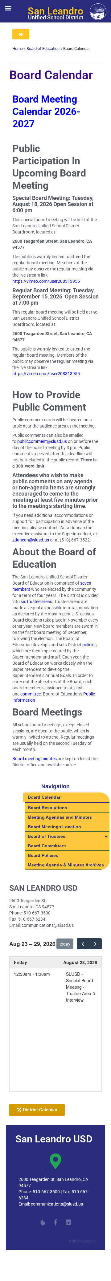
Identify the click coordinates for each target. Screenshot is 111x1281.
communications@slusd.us (57, 1204)
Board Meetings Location (54, 826)
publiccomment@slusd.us (42, 441)
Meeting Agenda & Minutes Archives (66, 864)
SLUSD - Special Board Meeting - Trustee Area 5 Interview (80, 987)
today (65, 944)
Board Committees (47, 845)
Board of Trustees (46, 836)
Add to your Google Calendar (44, 1095)
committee (30, 693)
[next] (95, 943)
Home (17, 48)
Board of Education (43, 48)
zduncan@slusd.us (30, 539)
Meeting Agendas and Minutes (60, 817)
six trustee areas (36, 601)
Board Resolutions (47, 807)
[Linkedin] (68, 1222)
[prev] (83, 943)
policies (89, 644)
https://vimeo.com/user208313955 (46, 281)
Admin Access (82, 1240)
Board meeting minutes (34, 758)
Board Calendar (44, 797)
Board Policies (43, 855)
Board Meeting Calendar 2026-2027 (46, 112)
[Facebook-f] (55, 1222)
